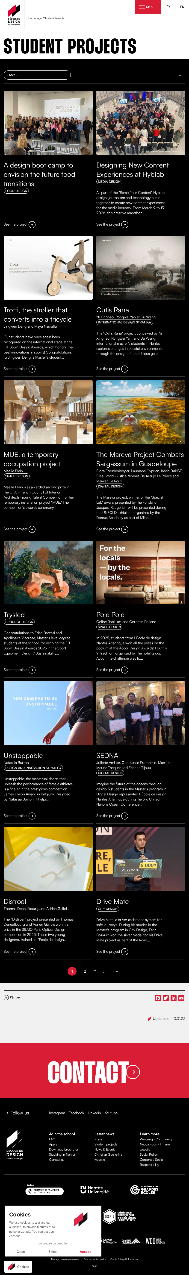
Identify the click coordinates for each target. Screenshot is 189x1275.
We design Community (156, 1139)
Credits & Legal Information (124, 1259)
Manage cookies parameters (65, 1259)
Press (98, 1139)
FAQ (52, 1139)
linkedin (94, 1113)
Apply (53, 1144)
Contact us (56, 1159)
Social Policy (149, 1154)
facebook (76, 1113)
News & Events (104, 1149)
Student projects (105, 1144)
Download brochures (64, 1149)
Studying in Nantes (62, 1154)
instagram (57, 1113)
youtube (111, 1113)
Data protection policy (95, 1259)
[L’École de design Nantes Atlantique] (14, 14)
